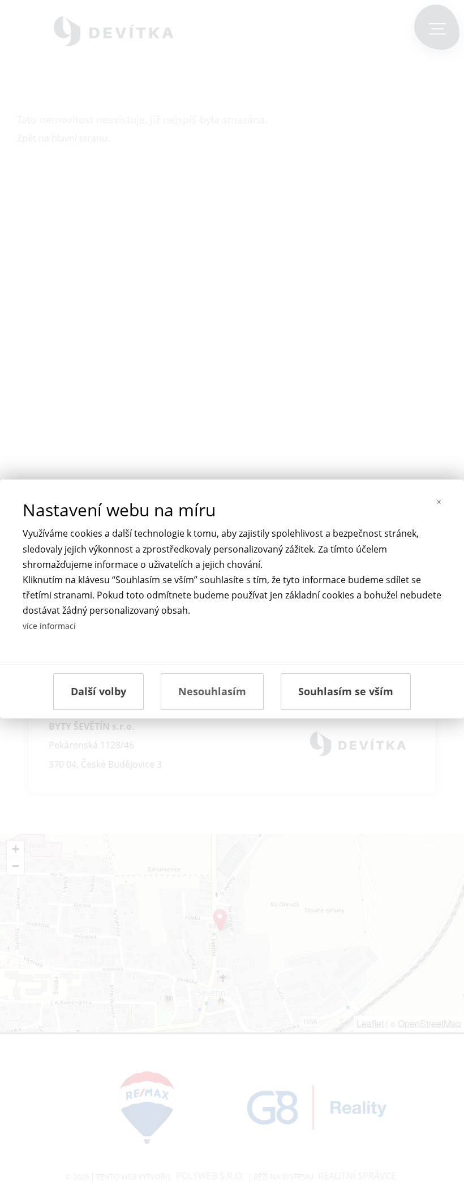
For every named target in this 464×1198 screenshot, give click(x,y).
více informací (49, 626)
